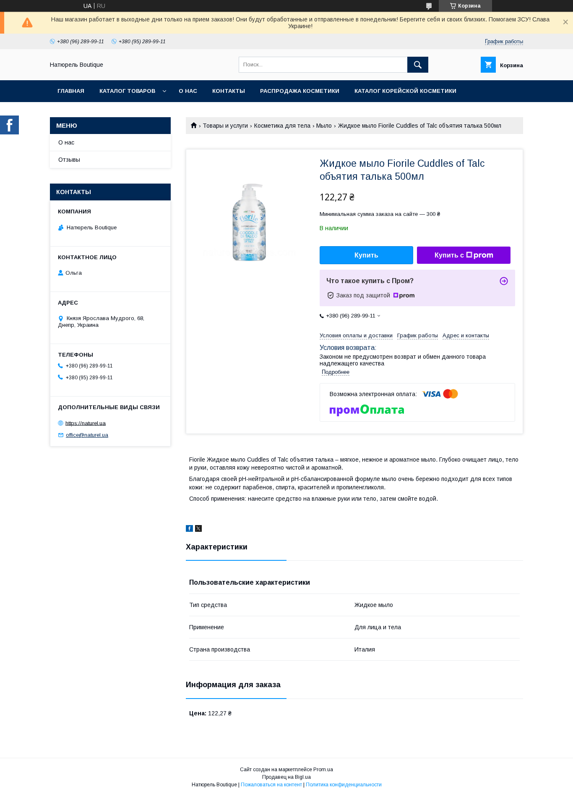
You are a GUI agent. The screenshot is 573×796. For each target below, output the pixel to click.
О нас (188, 91)
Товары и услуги (225, 125)
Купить (366, 255)
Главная (70, 91)
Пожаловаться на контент (271, 785)
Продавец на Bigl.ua (286, 777)
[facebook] (189, 529)
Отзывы (69, 159)
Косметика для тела (282, 125)
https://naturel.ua (85, 423)
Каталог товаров (127, 91)
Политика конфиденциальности (344, 785)
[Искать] (417, 65)
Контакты (228, 91)
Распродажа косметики (299, 91)
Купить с (449, 255)
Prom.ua (323, 769)
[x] (198, 529)
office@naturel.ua (87, 435)
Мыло (324, 125)
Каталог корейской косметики (405, 91)
